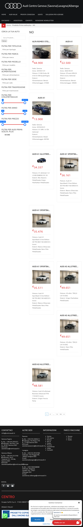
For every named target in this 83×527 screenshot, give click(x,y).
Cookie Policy (46, 523)
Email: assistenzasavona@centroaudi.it (33, 445)
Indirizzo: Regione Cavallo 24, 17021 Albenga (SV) (28, 470)
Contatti (29, 20)
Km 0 (49, 441)
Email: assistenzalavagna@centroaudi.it (34, 459)
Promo (49, 445)
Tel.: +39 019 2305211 (31, 439)
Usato (40, 14)
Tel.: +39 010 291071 (10, 442)
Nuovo (49, 440)
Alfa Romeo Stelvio (42, 41)
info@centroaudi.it (8, 433)
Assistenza (18, 20)
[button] (79, 503)
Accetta (37, 519)
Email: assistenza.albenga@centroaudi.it (34, 474)
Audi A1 (69, 41)
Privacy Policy (7, 507)
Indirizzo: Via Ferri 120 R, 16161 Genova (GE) (10, 444)
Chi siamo (5, 20)
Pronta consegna (27, 14)
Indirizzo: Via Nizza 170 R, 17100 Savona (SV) (31, 441)
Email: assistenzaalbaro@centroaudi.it (13, 463)
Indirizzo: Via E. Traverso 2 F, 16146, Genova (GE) (9, 459)
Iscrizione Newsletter (44, 20)
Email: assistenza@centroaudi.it (10, 447)
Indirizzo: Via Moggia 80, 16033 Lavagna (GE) (31, 455)
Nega (52, 519)
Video (49, 448)
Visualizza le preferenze (70, 519)
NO (7, 135)
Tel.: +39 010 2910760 (31, 453)
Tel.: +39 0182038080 (31, 467)
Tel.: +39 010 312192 (10, 456)
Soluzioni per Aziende (54, 14)
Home (4, 14)
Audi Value (13, 14)
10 (60, 414)
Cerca (4, 41)
